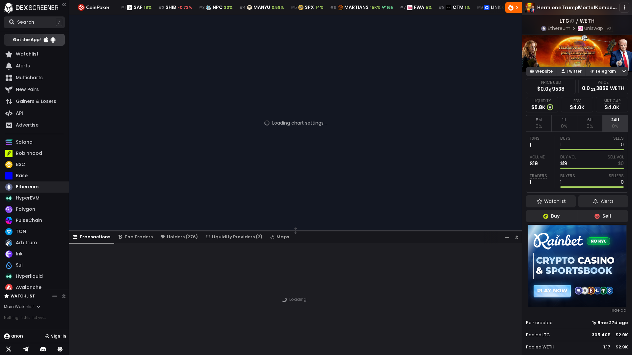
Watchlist (23, 296)
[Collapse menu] (64, 4)
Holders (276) (182, 237)
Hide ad (618, 310)
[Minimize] (507, 237)
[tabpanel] (577, 162)
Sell (606, 216)
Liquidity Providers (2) (237, 237)
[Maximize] (517, 237)
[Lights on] (60, 349)
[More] (624, 7)
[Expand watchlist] (64, 296)
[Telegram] (25, 349)
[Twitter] (8, 349)
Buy (555, 216)
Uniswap (593, 28)
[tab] (538, 123)
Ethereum (559, 28)
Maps (282, 237)
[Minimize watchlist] (54, 296)
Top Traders (138, 237)
